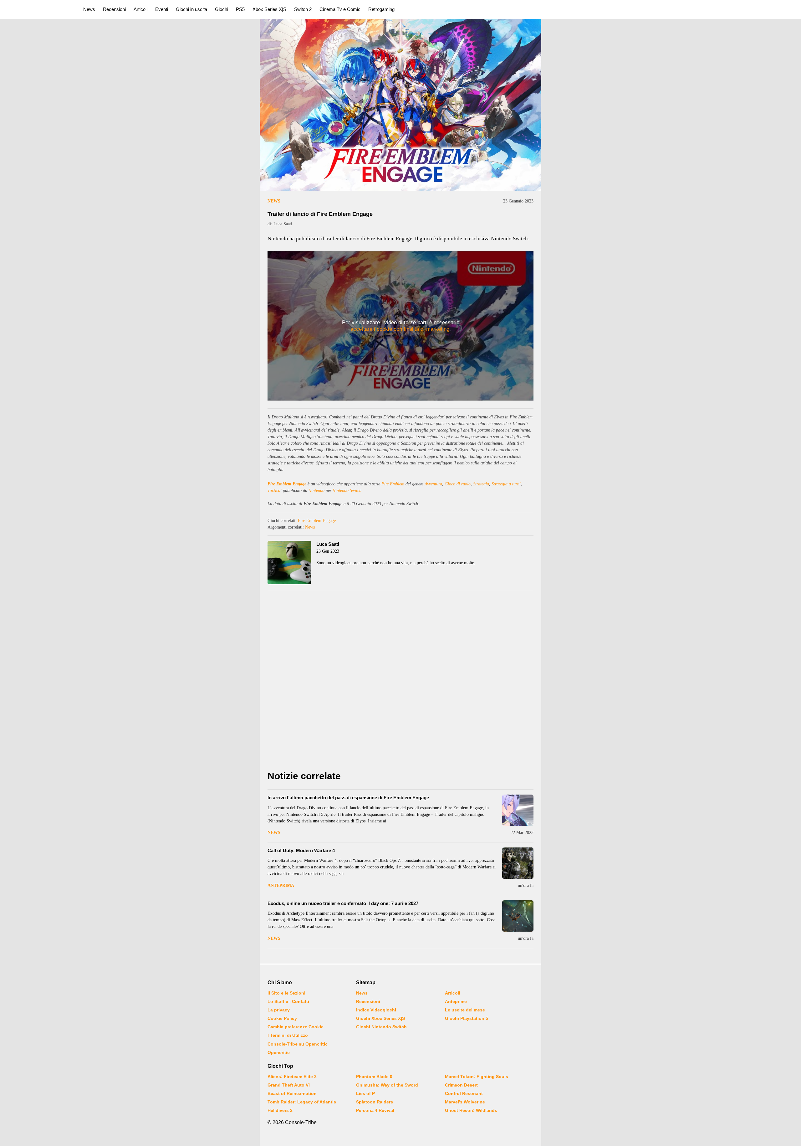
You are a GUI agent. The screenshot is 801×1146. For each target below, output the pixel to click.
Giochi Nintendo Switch (381, 1026)
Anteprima (281, 885)
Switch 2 (303, 9)
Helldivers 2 (280, 1110)
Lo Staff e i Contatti (288, 1001)
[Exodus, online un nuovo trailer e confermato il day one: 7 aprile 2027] (517, 916)
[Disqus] (400, 682)
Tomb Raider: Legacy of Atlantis (302, 1101)
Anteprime (456, 1001)
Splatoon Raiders (374, 1101)
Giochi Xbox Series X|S (380, 1018)
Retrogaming (381, 9)
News (89, 9)
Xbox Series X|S (269, 9)
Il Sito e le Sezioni (286, 992)
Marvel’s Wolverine (465, 1101)
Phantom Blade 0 (374, 1076)
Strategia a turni (506, 484)
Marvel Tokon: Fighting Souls (476, 1076)
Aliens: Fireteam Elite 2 (292, 1076)
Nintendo (316, 490)
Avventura (433, 484)
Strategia (481, 484)
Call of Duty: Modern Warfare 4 (301, 850)
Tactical (275, 490)
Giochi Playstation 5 (466, 1018)
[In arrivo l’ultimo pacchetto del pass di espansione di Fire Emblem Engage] (517, 810)
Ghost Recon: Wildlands (471, 1110)
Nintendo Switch (347, 490)
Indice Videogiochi (376, 1009)
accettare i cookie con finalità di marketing (399, 329)
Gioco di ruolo (458, 484)
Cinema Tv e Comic (339, 9)
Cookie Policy (282, 1018)
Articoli (140, 9)
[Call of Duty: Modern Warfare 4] (517, 863)
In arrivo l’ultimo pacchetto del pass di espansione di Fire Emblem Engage (348, 797)
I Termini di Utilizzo (288, 1035)
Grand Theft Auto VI (289, 1084)
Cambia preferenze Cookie (296, 1026)
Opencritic (279, 1052)
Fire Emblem (392, 484)
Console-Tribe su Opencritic (298, 1043)
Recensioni (114, 9)
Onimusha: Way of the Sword (387, 1084)
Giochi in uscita (191, 9)
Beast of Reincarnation (292, 1093)
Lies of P (365, 1093)
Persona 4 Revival (375, 1110)
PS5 (240, 9)
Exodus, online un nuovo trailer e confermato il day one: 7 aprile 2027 (343, 903)
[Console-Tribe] (38, 9)
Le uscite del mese (465, 1009)
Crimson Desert (461, 1084)
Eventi (161, 9)
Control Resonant (464, 1093)
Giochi (221, 9)
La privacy (279, 1009)
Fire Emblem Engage (287, 484)
